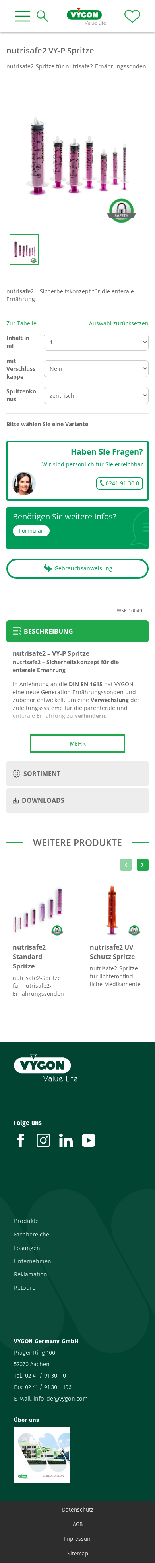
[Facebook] (25, 1140)
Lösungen (27, 1248)
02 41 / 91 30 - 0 (45, 1375)
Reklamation (30, 1274)
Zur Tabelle (21, 323)
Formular (31, 530)
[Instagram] (48, 1140)
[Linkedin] (70, 1140)
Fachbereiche (31, 1234)
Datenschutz (77, 1509)
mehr (78, 743)
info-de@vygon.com (60, 1398)
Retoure (24, 1287)
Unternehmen (32, 1261)
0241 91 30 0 (122, 483)
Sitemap (77, 1553)
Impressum (78, 1539)
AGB (78, 1524)
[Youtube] (93, 1140)
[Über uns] (77, 1455)
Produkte (26, 1221)
